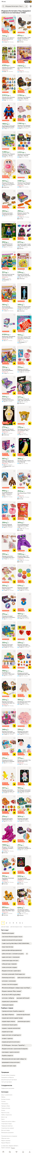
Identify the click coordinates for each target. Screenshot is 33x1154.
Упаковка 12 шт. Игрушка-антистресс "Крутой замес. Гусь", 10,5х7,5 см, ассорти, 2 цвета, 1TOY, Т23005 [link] (24, 98)
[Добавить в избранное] (14, 16)
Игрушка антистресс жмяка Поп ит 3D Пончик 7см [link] (8, 616)
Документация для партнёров (9, 1079)
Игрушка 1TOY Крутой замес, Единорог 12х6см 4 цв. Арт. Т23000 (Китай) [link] (8, 430)
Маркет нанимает (5, 1140)
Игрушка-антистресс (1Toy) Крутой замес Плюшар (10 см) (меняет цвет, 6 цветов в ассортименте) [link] (24, 588)
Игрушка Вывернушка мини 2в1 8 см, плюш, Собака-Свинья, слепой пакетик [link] (24, 525)
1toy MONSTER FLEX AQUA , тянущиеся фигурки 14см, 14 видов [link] (8, 493)
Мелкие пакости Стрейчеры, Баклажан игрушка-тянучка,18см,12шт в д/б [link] (8, 399)
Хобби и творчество (6, 1114)
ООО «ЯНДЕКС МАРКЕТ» (12, 1145)
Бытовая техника (5, 1099)
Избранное (16, 1152)
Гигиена (3, 1101)
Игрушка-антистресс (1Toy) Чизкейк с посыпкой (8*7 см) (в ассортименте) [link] (7, 588)
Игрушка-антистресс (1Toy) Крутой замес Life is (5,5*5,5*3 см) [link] (24, 645)
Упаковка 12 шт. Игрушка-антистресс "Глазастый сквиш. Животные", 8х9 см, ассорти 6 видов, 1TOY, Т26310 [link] (24, 183)
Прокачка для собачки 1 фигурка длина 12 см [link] (8, 38)
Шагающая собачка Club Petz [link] (24, 68)
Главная (3, 1152)
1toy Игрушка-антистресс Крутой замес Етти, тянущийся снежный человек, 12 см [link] (24, 702)
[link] (8, 933)
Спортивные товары (6, 1123)
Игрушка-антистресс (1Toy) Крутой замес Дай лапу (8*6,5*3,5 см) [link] (8, 732)
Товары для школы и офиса (8, 1121)
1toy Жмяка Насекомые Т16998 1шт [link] (8, 879)
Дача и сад (4, 1117)
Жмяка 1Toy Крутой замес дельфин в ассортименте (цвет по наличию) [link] (24, 307)
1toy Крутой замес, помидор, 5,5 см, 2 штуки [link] (24, 879)
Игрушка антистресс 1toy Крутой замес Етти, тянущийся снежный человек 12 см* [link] (24, 760)
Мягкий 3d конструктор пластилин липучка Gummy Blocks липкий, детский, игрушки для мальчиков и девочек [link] (8, 275)
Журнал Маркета (5, 1142)
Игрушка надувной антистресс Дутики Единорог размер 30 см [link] (8, 525)
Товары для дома (5, 1108)
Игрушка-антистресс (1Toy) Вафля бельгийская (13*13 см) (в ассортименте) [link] (8, 556)
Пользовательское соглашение (9, 1136)
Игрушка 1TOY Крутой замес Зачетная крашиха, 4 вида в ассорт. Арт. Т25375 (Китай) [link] (8, 183)
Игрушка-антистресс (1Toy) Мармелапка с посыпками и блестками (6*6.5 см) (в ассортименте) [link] (24, 732)
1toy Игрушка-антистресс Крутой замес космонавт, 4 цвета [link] (24, 790)
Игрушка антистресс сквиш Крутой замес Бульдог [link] (7, 213)
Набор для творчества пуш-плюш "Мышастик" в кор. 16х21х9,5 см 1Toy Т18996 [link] (8, 461)
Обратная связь (5, 1138)
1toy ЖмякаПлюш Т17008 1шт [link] (24, 493)
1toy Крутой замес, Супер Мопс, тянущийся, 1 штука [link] (24, 244)
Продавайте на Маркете (7, 1077)
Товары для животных (7, 1126)
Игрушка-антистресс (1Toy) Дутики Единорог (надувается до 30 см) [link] (24, 370)
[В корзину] (14, 32)
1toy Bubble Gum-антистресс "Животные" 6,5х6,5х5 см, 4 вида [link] (8, 673)
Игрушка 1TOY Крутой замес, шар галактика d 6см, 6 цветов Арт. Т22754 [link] (24, 399)
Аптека (3, 1110)
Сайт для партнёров (6, 1082)
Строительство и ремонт (7, 1128)
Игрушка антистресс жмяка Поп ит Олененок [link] (8, 760)
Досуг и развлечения (6, 1094)
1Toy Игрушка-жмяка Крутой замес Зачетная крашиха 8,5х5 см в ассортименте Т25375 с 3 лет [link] (24, 910)
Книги (2, 1119)
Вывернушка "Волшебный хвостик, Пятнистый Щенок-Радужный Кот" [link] (8, 337)
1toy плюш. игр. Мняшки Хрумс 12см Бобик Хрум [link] (8, 910)
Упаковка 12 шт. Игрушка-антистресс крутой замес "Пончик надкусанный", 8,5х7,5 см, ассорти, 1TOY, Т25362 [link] (24, 126)
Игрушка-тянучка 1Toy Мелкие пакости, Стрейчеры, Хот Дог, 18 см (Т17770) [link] (24, 213)
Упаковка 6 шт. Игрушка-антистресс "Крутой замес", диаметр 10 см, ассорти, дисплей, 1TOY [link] (24, 155)
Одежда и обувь (5, 1106)
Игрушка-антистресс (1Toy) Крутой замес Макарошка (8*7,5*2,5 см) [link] (24, 819)
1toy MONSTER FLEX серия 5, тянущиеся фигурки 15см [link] (7, 244)
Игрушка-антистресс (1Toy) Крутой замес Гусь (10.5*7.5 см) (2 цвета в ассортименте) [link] (8, 702)
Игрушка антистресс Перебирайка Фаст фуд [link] (24, 673)
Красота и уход (5, 1112)
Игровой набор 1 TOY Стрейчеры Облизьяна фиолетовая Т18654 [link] (23, 556)
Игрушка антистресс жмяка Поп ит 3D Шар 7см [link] (24, 847)
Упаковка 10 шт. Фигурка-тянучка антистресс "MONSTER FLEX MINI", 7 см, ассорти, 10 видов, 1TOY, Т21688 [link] (8, 68)
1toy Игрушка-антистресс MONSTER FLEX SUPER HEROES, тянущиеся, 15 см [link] (8, 126)
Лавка (10, 1152)
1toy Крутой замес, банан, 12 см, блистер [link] (24, 461)
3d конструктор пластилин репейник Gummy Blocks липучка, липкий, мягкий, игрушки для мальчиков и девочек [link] (8, 307)
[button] (31, 6)
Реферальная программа (7, 1088)
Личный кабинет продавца (8, 1075)
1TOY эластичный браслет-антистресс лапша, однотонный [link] (23, 616)
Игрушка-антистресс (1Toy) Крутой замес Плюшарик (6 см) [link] (7, 645)
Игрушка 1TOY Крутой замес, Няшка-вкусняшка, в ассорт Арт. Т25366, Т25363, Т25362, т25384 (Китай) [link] (24, 275)
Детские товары (5, 1130)
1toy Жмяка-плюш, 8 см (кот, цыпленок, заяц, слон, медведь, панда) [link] (23, 430)
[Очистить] (26, 6)
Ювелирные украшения (7, 1132)
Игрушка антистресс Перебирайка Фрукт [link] (7, 819)
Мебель (3, 1097)
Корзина (23, 1152)
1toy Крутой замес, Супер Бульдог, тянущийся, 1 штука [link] (24, 38)
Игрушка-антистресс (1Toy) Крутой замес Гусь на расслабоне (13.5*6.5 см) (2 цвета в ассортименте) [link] (8, 790)
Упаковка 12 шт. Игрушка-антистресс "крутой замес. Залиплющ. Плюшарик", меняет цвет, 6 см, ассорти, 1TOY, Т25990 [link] (8, 154)
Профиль (29, 1152)
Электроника (4, 1103)
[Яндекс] (13, 1148)
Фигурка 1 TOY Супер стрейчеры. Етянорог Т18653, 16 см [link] (7, 847)
